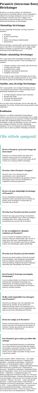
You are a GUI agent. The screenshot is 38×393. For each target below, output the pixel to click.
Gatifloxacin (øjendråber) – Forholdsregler (16, 365)
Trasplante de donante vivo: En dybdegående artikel (16, 363)
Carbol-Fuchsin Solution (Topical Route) (19, 381)
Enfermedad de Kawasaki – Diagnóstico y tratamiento (16, 368)
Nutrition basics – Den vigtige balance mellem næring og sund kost (17, 359)
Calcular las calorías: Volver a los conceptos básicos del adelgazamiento (18, 389)
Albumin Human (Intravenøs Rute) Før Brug (16, 388)
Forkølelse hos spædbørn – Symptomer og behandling (16, 361)
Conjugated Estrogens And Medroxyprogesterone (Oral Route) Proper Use (15, 373)
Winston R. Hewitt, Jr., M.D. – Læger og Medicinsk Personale (18, 384)
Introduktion (30, 390)
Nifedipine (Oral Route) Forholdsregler (12, 383)
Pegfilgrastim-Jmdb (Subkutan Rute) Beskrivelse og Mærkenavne (19, 366)
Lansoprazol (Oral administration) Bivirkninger (17, 386)
